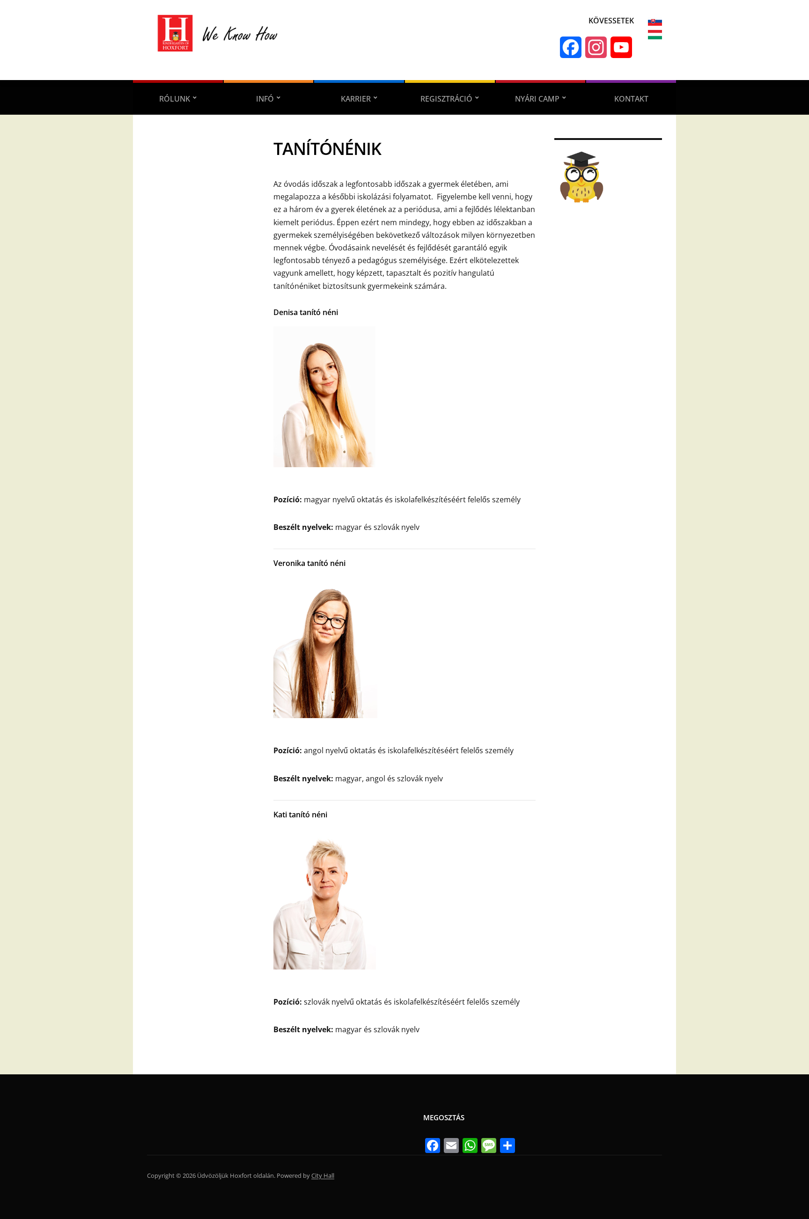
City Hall (322, 1175)
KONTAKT (631, 99)
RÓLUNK (174, 99)
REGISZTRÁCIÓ (446, 99)
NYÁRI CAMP (537, 99)
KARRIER (356, 99)
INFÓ (265, 99)
